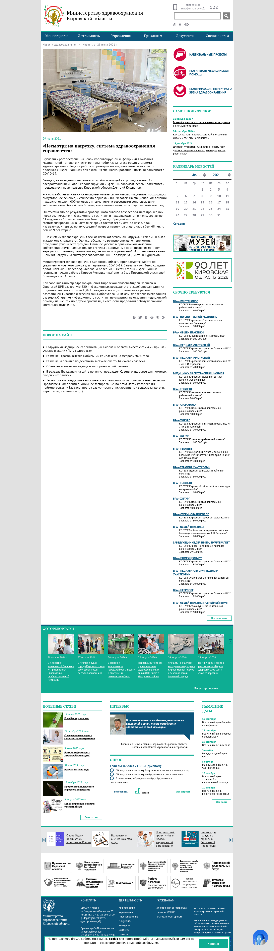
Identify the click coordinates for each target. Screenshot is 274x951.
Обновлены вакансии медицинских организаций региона (87, 366)
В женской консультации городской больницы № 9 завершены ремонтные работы (121, 669)
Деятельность (89, 36)
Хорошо (213, 944)
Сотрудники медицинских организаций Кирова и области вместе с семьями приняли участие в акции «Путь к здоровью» (104, 349)
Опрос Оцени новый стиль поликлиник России (78, 839)
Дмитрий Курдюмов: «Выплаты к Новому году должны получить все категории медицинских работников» (199, 150)
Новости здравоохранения (59, 44)
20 (186, 209)
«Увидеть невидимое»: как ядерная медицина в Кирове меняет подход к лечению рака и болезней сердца (181, 669)
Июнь (196, 175)
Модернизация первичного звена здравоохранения (210, 90)
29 (202, 215)
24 (219, 209)
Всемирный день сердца (216, 745)
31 (219, 215)
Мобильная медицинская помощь (209, 72)
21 (194, 209)
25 (227, 209)
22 (202, 209)
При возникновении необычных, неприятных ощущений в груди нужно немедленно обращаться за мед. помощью (155, 723)
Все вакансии (219, 618)
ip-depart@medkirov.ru (93, 918)
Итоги (145, 792)
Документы (185, 36)
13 (186, 202)
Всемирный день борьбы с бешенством (216, 735)
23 (210, 209)
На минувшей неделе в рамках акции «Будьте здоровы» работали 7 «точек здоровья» (211, 668)
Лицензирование (128, 916)
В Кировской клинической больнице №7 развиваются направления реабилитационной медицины (61, 671)
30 (210, 215)
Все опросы (183, 791)
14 (194, 202)
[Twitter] (140, 316)
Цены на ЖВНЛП (166, 912)
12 (177, 202)
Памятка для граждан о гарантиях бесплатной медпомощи (208, 838)
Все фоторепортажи (206, 688)
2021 (217, 175)
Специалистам (217, 36)
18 (227, 202)
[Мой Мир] (152, 316)
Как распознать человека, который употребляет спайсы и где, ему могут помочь (200, 136)
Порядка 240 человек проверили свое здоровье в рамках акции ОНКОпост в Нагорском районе (150, 669)
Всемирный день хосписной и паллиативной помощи (215, 779)
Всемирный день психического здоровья (215, 792)
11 (227, 196)
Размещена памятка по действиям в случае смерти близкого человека (95, 361)
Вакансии (124, 930)
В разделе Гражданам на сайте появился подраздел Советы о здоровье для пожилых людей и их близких (104, 373)
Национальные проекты (208, 54)
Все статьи (91, 817)
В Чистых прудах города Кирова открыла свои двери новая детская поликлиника (91, 668)
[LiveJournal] (158, 316)
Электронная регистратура (171, 907)
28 (194, 215)
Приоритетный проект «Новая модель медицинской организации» (165, 838)
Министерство (56, 36)
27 (186, 215)
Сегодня (179, 223)
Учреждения (121, 36)
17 (219, 202)
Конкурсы (124, 925)
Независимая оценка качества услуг (121, 839)
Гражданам (153, 36)
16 (210, 202)
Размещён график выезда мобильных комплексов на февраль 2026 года (97, 356)
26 (177, 215)
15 (202, 202)
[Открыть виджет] (260, 937)
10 (219, 196)
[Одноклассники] (146, 316)
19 (177, 209)
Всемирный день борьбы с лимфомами (216, 723)
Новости (123, 934)
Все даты (221, 801)
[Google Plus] (163, 316)
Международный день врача (214, 755)
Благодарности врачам (169, 916)
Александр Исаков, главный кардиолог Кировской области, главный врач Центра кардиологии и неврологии (154, 745)
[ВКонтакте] (134, 316)
